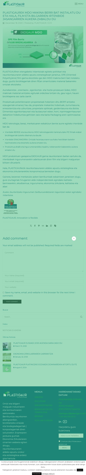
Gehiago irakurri (48, 474)
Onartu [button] (80, 470)
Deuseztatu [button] (37, 474)
